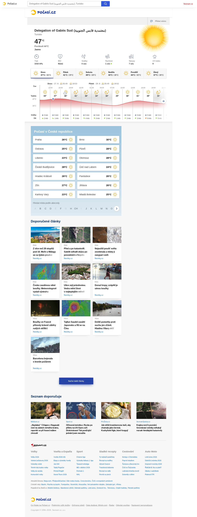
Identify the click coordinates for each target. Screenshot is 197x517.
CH (76, 208)
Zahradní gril (110, 484)
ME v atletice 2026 (83, 467)
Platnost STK (149, 474)
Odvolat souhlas (123, 505)
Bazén (43, 484)
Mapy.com (47, 481)
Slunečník (74, 484)
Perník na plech (105, 474)
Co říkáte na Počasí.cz (40, 505)
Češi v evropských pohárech (102, 481)
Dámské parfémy (81, 488)
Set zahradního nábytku (96, 484)
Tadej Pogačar (59, 467)
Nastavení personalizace (141, 505)
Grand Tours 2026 (60, 474)
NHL (78, 474)
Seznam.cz (188, 4)
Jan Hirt (56, 464)
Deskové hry (101, 488)
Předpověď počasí (59, 481)
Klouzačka (82, 484)
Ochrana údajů (78, 505)
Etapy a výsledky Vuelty (62, 460)
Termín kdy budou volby (39, 467)
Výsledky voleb (36, 464)
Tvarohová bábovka (106, 467)
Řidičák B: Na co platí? (153, 467)
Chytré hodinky (121, 488)
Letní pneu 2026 (151, 457)
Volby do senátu (36, 471)
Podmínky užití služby (61, 505)
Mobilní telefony (53, 488)
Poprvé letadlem (128, 460)
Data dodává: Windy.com (96, 505)
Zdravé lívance (104, 464)
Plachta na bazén (53, 484)
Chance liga (81, 457)
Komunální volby (37, 474)
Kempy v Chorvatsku (129, 457)
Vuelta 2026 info (60, 457)
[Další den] (163, 101)
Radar (111, 505)
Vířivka (118, 484)
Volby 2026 (35, 457)
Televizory (111, 488)
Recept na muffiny (105, 460)
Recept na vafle (105, 471)
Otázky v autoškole (152, 471)
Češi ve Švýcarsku (129, 467)
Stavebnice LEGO (66, 488)
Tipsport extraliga (83, 464)
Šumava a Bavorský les (130, 464)
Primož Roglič (59, 471)
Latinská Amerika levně (130, 471)
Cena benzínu (86, 481)
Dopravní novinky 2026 (153, 464)
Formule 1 (80, 471)
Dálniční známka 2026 (153, 460)
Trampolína (65, 484)
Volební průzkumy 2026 (39, 460)
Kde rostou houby (73, 481)
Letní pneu (92, 488)
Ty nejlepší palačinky (106, 457)
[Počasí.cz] (43, 12)
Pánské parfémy (134, 488)
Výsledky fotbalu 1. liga (85, 460)
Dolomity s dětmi (128, 474)
